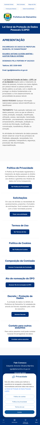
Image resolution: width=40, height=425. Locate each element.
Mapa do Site (32, 4)
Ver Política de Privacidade (20, 186)
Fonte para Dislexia (11, 8)
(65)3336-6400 (20, 373)
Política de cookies (20, 396)
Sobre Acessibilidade (28, 8)
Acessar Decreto (20, 314)
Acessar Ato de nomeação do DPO (20, 285)
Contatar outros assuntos (20, 339)
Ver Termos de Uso (20, 232)
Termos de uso (19, 407)
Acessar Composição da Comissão (20, 267)
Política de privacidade (19, 402)
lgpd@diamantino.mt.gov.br (20, 369)
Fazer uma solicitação (20, 214)
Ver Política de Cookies (20, 249)
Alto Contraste (21, 4)
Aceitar (19, 412)
